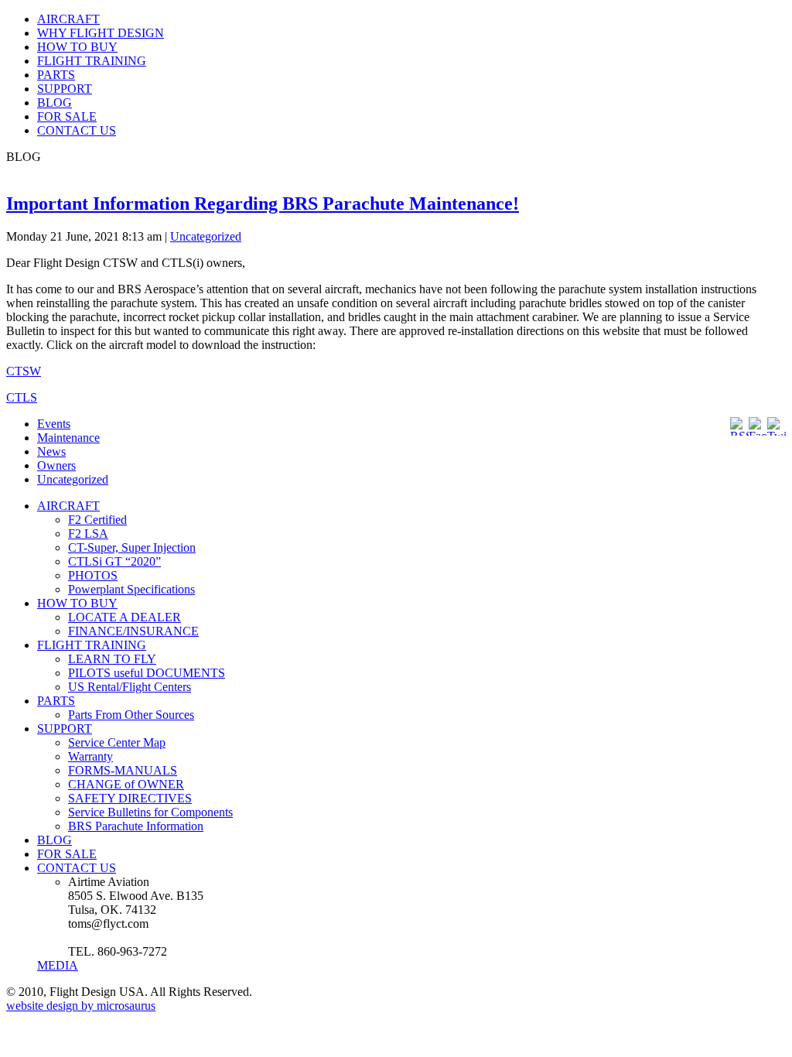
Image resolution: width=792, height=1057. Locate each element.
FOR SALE (67, 116)
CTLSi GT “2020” (114, 561)
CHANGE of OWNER (126, 784)
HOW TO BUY (77, 46)
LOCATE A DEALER (124, 617)
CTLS (21, 397)
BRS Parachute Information (135, 826)
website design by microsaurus (80, 1005)
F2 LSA (88, 533)
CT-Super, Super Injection (132, 547)
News (51, 451)
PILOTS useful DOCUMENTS (146, 672)
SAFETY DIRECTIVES (130, 798)
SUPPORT (64, 88)
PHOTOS (93, 575)
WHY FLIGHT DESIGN (100, 32)
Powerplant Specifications (131, 589)
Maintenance (68, 437)
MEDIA (57, 965)
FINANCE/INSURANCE (133, 631)
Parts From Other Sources (131, 714)
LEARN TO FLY (112, 658)
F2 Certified (97, 519)
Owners (56, 465)
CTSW (23, 371)
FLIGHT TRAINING (91, 60)
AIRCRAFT (68, 19)
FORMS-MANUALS (122, 770)
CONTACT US (76, 130)
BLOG (54, 102)
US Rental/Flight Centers (129, 686)
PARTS (56, 74)
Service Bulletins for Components (150, 812)
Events (53, 423)
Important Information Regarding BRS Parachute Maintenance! (262, 203)
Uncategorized (205, 236)
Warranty (90, 756)
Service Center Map (117, 742)
